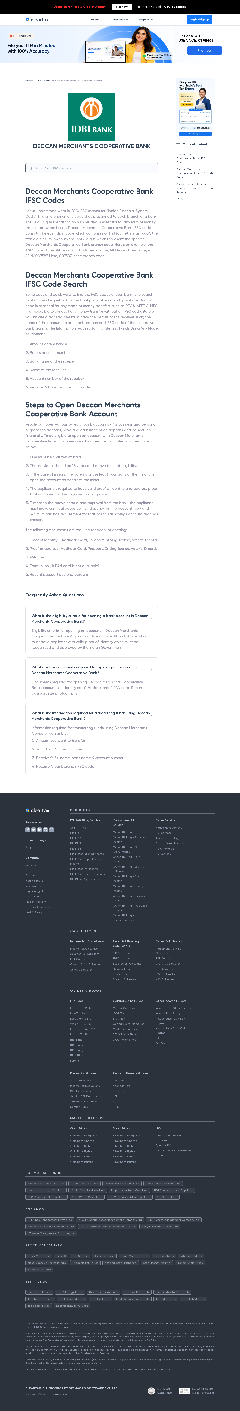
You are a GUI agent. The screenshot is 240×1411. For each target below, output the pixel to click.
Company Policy (35, 1393)
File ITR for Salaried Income (87, 853)
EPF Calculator (165, 968)
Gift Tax (160, 1043)
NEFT (115, 1101)
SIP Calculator (122, 953)
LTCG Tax (118, 1013)
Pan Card (118, 1080)
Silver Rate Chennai (125, 1140)
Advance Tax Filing (167, 838)
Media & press (34, 880)
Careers (30, 875)
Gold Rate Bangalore (83, 1135)
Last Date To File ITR (83, 1018)
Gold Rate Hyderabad (84, 1151)
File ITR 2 (75, 838)
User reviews (33, 885)
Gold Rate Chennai (82, 1140)
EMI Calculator (122, 958)
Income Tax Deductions (85, 1085)
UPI (115, 1096)
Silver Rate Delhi (123, 1146)
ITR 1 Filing (76, 1039)
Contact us (32, 870)
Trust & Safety (34, 912)
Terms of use (59, 1393)
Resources (118, 19)
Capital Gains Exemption (128, 1023)
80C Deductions (80, 1080)
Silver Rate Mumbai (125, 1161)
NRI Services (163, 853)
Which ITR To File (80, 1023)
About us (31, 864)
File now (122, 6)
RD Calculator (121, 974)
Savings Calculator (124, 979)
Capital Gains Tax (124, 1008)
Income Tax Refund (82, 1034)
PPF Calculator (165, 958)
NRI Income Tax (165, 1038)
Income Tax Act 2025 (83, 1029)
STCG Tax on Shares (125, 1034)
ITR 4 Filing (76, 1055)
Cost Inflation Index (125, 1029)
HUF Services (164, 832)
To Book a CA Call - (161, 6)
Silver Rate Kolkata (124, 1156)
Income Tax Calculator (84, 948)
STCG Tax (119, 1018)
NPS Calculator (165, 979)
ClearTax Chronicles (37, 906)
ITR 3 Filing (76, 1050)
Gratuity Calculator (168, 963)
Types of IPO (163, 1145)
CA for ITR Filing (122, 832)
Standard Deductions (83, 1101)
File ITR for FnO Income (84, 868)
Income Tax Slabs (81, 1008)
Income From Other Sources (173, 1008)
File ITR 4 (75, 848)
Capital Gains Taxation (170, 843)
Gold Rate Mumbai (82, 1161)
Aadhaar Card (121, 1085)
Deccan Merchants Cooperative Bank (79, 80)
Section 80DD (79, 1106)
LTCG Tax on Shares (125, 1039)
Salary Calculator (81, 969)
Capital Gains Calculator (86, 964)
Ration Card (120, 1091)
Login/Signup (199, 19)
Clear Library (33, 896)
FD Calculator (121, 968)
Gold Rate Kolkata (81, 1156)
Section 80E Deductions (85, 1096)
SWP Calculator (166, 974)
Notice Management (169, 827)
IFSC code (44, 80)
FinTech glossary (35, 901)
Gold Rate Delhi (80, 1146)
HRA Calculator (79, 959)
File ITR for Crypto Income (86, 879)
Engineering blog (35, 891)
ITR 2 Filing (76, 1044)
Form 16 (75, 1060)
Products (93, 19)
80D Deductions (80, 1091)
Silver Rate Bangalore (126, 1135)
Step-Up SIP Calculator (127, 963)
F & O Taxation (165, 848)
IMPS (116, 1106)
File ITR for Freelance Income (88, 874)
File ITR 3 (75, 843)
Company (143, 19)
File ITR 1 (75, 832)
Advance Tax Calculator (85, 953)
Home (29, 80)
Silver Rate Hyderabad (127, 1151)
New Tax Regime (80, 1013)
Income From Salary (168, 1013)
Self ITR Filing (78, 827)
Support (30, 847)
